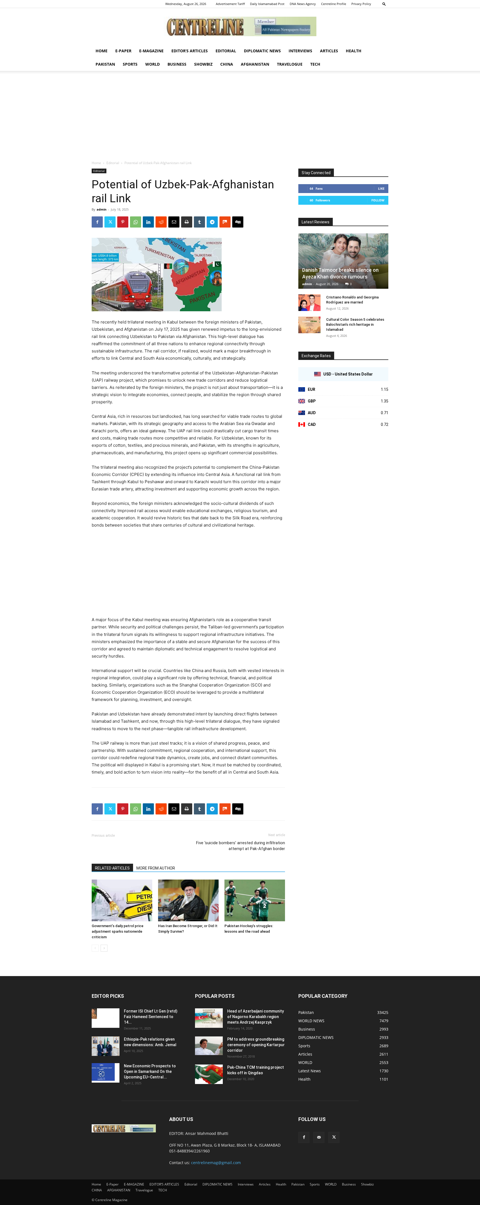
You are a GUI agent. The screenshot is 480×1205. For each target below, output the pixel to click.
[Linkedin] (148, 222)
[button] (384, 4)
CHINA (226, 64)
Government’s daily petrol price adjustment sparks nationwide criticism (117, 931)
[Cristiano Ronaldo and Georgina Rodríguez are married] (309, 302)
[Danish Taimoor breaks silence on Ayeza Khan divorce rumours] (343, 261)
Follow (377, 200)
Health (353, 50)
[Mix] (225, 222)
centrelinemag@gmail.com (216, 1162)
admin (101, 209)
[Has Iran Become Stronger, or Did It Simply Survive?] (188, 900)
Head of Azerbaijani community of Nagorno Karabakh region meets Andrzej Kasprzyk (255, 1016)
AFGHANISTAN (255, 64)
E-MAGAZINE (151, 50)
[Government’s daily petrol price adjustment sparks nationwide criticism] (122, 900)
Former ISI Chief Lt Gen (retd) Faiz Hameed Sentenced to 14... (151, 1016)
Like (381, 188)
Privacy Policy (361, 4)
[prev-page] (95, 948)
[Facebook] (97, 222)
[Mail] (318, 1137)
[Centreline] (240, 26)
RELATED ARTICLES (112, 868)
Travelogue (289, 64)
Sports (130, 64)
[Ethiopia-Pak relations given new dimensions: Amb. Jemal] (105, 1046)
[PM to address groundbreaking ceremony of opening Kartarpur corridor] (209, 1045)
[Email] (173, 222)
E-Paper (123, 50)
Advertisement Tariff (230, 4)
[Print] (186, 222)
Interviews (300, 50)
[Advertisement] (240, 118)
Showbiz (203, 64)
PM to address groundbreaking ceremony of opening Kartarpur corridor (256, 1045)
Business (177, 64)
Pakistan (105, 64)
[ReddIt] (161, 222)
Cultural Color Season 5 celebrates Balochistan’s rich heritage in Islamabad (355, 324)
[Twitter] (110, 222)
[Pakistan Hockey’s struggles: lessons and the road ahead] (254, 900)
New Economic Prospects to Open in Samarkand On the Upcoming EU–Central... (150, 1071)
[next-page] (104, 948)
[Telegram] (212, 222)
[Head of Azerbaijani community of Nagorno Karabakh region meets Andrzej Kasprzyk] (209, 1018)
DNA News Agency (303, 4)
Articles (329, 50)
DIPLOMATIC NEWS (262, 50)
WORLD (152, 64)
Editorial (226, 50)
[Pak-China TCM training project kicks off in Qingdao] (209, 1074)
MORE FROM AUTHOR (155, 868)
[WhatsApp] (135, 222)
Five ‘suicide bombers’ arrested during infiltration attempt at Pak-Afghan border (240, 845)
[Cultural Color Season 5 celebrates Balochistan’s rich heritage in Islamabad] (309, 325)
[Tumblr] (199, 222)
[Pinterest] (122, 222)
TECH (315, 64)
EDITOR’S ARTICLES (189, 50)
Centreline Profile (333, 4)
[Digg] (237, 222)
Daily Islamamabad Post (267, 4)
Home (102, 50)
